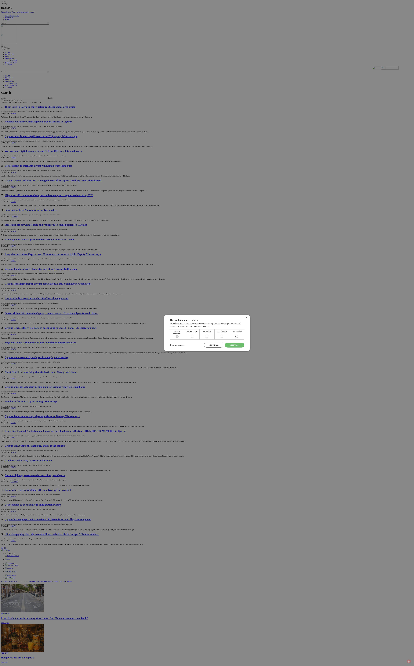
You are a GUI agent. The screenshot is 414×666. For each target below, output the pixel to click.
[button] (177, 345)
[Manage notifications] (409, 661)
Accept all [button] (234, 345)
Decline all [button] (214, 345)
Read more (207, 326)
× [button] (246, 317)
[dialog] (207, 333)
